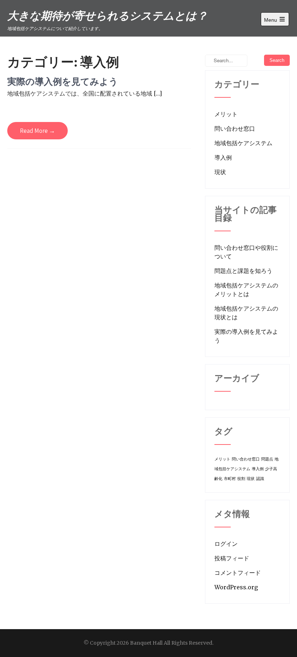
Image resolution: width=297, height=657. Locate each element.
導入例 (223, 157)
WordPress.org (236, 587)
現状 (220, 172)
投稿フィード (231, 558)
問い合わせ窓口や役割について (246, 252)
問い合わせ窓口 (234, 128)
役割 (241, 478)
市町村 (230, 478)
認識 (260, 478)
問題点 (267, 459)
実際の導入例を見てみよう (62, 81)
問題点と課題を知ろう (243, 270)
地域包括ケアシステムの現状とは (246, 313)
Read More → (37, 131)
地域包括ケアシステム (243, 143)
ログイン (226, 543)
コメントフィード (237, 572)
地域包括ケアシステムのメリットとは (246, 290)
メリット (226, 114)
